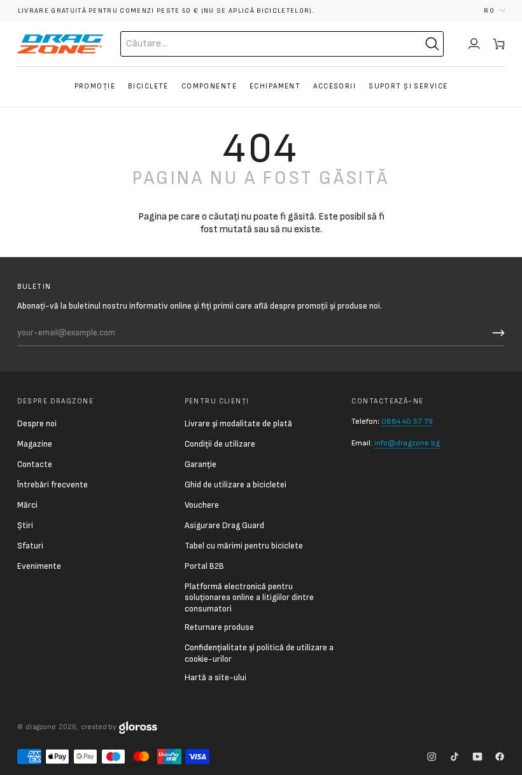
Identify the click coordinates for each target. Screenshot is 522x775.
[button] (494, 10)
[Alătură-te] (496, 332)
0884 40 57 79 (407, 421)
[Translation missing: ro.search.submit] (432, 44)
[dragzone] (60, 44)
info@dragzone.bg (407, 443)
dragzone (40, 727)
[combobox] (253, 44)
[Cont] (474, 44)
